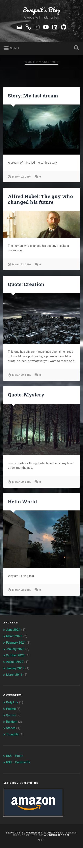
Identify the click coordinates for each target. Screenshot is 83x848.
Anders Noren (56, 835)
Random (11, 722)
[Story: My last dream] (41, 130)
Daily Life (12, 702)
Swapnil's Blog (41, 10)
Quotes (11, 715)
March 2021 (14, 636)
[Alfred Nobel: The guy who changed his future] (41, 224)
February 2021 (16, 642)
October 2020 (15, 655)
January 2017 (15, 668)
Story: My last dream (33, 95)
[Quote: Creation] (41, 318)
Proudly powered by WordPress (34, 832)
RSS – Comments (18, 762)
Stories (11, 728)
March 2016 (14, 675)
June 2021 (13, 630)
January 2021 (15, 649)
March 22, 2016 (21, 176)
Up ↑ (41, 839)
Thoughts (12, 734)
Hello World (22, 501)
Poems (11, 709)
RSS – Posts (14, 756)
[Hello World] (41, 539)
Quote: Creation (26, 284)
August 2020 (15, 662)
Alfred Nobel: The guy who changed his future (40, 199)
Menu (14, 48)
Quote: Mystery (26, 394)
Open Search (75, 48)
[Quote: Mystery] (41, 429)
